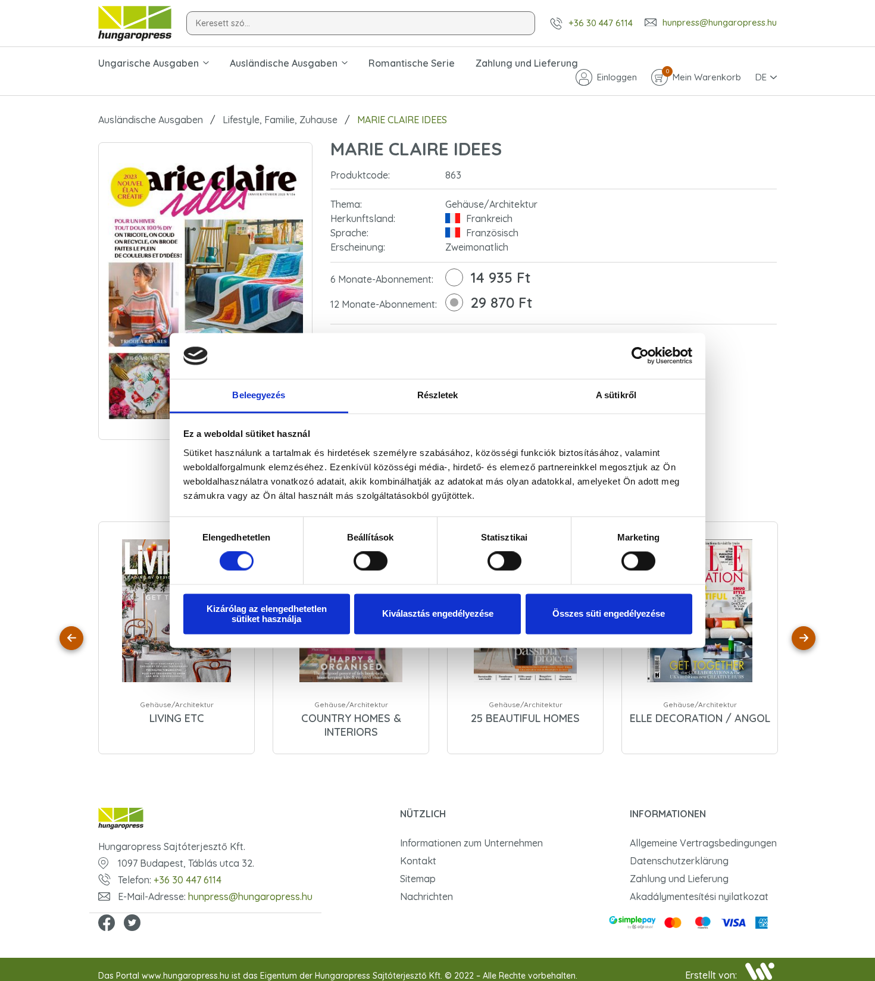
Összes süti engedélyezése (608, 614)
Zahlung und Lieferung (527, 63)
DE (761, 77)
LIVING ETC (176, 718)
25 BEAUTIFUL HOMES (525, 718)
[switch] (371, 561)
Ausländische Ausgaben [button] (284, 63)
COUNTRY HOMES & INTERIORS (351, 725)
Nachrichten (426, 896)
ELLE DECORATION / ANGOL (700, 718)
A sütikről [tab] (616, 395)
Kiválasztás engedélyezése (437, 614)
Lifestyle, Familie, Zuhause (280, 119)
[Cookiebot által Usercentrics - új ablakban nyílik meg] (640, 356)
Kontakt (418, 861)
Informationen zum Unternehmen (471, 843)
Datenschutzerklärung (679, 861)
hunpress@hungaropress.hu (719, 22)
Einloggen (617, 77)
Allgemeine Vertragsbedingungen (703, 843)
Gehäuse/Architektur (177, 704)
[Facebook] (106, 923)
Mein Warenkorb (703, 76)
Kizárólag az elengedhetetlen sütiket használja (267, 614)
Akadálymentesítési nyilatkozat (699, 896)
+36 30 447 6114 (600, 23)
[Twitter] (132, 923)
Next (803, 638)
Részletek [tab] (437, 395)
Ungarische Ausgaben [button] (148, 63)
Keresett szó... (223, 23)
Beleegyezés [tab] (258, 395)
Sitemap (418, 879)
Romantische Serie (411, 63)
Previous (71, 638)
